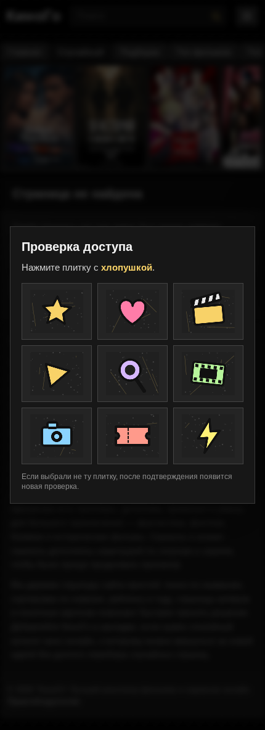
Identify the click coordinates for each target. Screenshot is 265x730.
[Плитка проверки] (57, 311)
